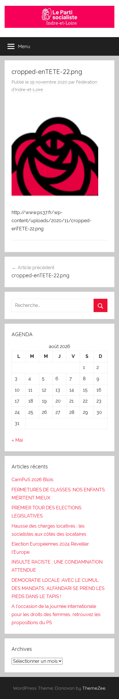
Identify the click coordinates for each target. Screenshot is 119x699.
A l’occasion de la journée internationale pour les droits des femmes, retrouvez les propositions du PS (56, 614)
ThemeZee (93, 688)
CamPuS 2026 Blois (32, 479)
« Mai (17, 440)
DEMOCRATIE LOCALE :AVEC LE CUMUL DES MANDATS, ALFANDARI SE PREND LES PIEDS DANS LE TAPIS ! (58, 588)
